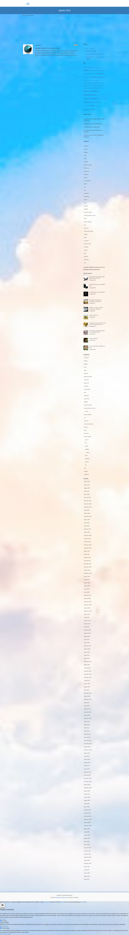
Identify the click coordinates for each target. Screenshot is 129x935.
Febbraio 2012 (87, 709)
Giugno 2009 (87, 797)
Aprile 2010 (86, 765)
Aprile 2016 (86, 639)
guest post (86, 171)
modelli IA (86, 193)
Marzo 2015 (87, 658)
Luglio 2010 (86, 756)
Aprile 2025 (86, 510)
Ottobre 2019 (87, 608)
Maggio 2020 (87, 585)
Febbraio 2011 (87, 734)
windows (92, 106)
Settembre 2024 (88, 516)
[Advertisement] (64, 27)
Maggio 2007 (87, 876)
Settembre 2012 (88, 699)
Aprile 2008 (86, 841)
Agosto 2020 (87, 576)
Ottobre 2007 (87, 860)
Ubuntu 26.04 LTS (93, 315)
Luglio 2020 (86, 579)
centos (94, 67)
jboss (84, 77)
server (95, 85)
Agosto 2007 (87, 866)
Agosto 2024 (87, 519)
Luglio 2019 (86, 617)
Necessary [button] (3, 919)
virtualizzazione (89, 95)
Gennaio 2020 (87, 598)
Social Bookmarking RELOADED (95, 54)
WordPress (58, 897)
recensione (86, 85)
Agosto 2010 (87, 753)
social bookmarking (88, 231)
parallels (86, 206)
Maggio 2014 (87, 664)
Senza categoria (88, 221)
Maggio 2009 (87, 800)
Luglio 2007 (86, 869)
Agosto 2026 (87, 481)
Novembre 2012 (88, 693)
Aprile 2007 (86, 879)
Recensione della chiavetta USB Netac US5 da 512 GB (94, 119)
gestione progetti (88, 165)
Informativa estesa (91, 51)
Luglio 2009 (86, 794)
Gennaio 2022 (87, 538)
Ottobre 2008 (87, 822)
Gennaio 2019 (87, 620)
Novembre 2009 (88, 781)
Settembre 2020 (88, 573)
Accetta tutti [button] (47, 902)
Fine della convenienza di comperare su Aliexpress (93, 131)
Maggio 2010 (87, 762)
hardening (85, 73)
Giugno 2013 (87, 683)
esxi (103, 70)
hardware (86, 174)
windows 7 (98, 105)
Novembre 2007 (88, 857)
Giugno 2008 (87, 835)
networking (86, 196)
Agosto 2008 (87, 828)
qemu (97, 83)
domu (100, 70)
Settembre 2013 (88, 677)
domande (96, 70)
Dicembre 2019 (87, 601)
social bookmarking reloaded (90, 88)
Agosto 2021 (87, 551)
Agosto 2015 (87, 652)
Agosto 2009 (87, 791)
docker (92, 70)
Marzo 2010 (87, 768)
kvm (91, 77)
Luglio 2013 (86, 680)
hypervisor (92, 73)
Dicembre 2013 (87, 671)
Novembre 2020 (88, 567)
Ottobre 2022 (87, 532)
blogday (86, 152)
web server (85, 105)
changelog (98, 67)
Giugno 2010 (87, 759)
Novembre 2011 (87, 712)
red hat (91, 85)
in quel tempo (87, 180)
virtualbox (94, 91)
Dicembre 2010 (87, 740)
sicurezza (100, 85)
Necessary (4, 921)
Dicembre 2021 (87, 541)
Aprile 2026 (86, 491)
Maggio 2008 (87, 838)
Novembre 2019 (88, 604)
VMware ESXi (94, 102)
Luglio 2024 (86, 522)
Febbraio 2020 (87, 595)
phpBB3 (86, 209)
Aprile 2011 (86, 727)
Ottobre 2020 (87, 570)
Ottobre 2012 (87, 696)
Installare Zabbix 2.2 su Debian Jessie (47, 48)
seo (85, 224)
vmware (86, 102)
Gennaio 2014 (87, 668)
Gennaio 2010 (87, 775)
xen (92, 109)
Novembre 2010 (88, 743)
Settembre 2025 (88, 507)
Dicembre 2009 (87, 778)
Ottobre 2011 (87, 715)
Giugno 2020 (87, 582)
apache (85, 67)
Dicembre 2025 (87, 500)
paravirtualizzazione (87, 83)
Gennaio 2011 (87, 737)
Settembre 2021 (88, 548)
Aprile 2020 (86, 589)
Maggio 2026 (87, 488)
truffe (85, 237)
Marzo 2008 (87, 844)
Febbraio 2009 (87, 809)
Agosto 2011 (87, 721)
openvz (85, 80)
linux (76, 45)
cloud (85, 155)
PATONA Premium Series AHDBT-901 (93, 123)
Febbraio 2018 (87, 630)
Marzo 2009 (87, 806)
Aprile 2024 (86, 525)
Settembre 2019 (88, 611)
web (85, 253)
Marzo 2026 (87, 494)
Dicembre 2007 (87, 854)
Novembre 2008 (88, 819)
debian (86, 70)
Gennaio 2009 (87, 813)
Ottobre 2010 (87, 746)
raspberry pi (101, 83)
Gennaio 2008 (87, 850)
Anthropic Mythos (93, 338)
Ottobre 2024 (87, 513)
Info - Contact (89, 48)
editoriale (86, 161)
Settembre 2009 (88, 787)
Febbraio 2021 (87, 557)
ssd (99, 88)
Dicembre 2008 (87, 816)
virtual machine (90, 98)
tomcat (101, 88)
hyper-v (85, 177)
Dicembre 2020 (87, 563)
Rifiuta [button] (62, 902)
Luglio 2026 (86, 484)
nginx (104, 77)
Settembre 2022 (88, 535)
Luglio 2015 (86, 655)
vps (100, 102)
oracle (85, 202)
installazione (99, 74)
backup (90, 67)
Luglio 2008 (86, 832)
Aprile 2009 (86, 803)
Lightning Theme (64, 897)
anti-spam (86, 146)
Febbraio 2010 (87, 772)
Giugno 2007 (87, 873)
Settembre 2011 (87, 718)
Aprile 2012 (86, 702)
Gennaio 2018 (87, 633)
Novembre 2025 (88, 503)
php (93, 83)
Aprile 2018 (86, 626)
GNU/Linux (86, 168)
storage (85, 234)
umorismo (86, 240)
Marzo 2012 (87, 705)
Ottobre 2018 (87, 623)
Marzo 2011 (87, 731)
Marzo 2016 (87, 642)
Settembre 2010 (88, 750)
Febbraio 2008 (87, 847)
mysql (100, 77)
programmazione (88, 212)
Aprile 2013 (86, 690)
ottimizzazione (96, 80)
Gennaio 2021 (87, 560)
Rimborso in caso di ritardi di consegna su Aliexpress (94, 135)
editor (85, 158)
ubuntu (86, 91)
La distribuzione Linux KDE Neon (91, 127)
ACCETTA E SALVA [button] (5, 934)
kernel (87, 77)
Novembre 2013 (88, 674)
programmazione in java (89, 215)
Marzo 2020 (87, 592)
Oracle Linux (90, 80)
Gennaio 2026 (87, 497)
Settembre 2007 (88, 863)
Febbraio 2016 (87, 645)
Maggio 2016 (87, 636)
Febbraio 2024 (87, 529)
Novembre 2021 (88, 544)
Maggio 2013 (87, 686)
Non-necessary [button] (4, 926)
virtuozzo (99, 98)
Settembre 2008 (88, 825)
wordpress (86, 109)
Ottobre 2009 (87, 784)
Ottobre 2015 (87, 649)
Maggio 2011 (87, 724)
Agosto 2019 (87, 614)
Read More (84, 902)
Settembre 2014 (88, 661)
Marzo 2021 (87, 554)
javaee (85, 183)
